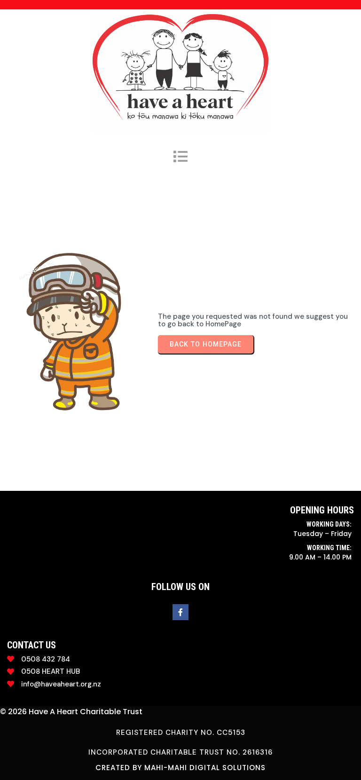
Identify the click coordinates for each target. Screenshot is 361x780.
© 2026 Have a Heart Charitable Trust (71, 711)
